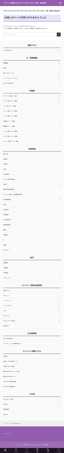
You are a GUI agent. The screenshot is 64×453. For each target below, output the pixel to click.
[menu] (60, 3)
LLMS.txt (5, 414)
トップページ (6, 423)
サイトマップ (6, 434)
